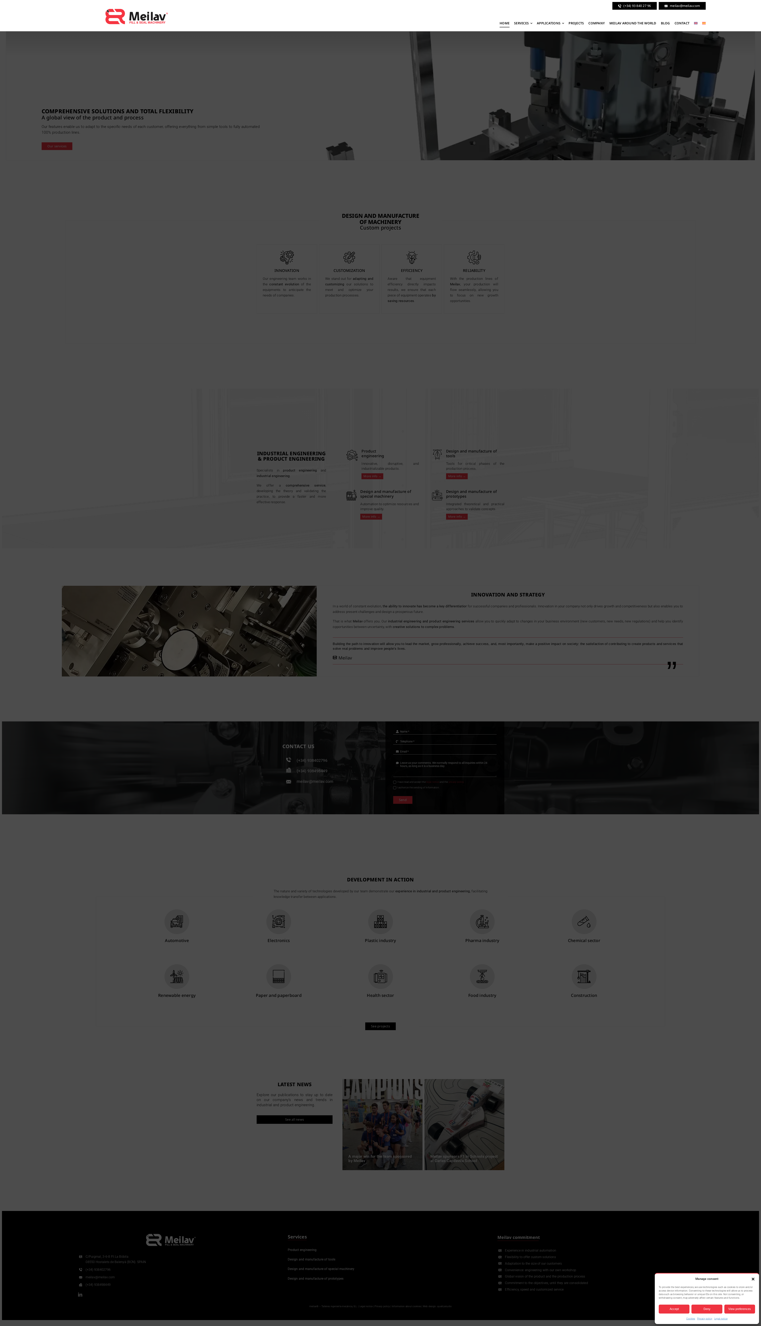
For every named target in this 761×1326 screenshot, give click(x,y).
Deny (707, 1309)
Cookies (690, 1318)
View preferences (739, 1309)
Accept (674, 1309)
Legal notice (721, 1318)
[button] (753, 1279)
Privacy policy (704, 1318)
